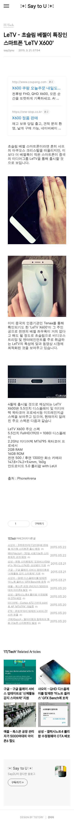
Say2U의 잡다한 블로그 (21, 774)
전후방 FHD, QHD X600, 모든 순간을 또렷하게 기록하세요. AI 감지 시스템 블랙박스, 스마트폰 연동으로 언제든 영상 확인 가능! (36, 96)
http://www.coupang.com (29, 82)
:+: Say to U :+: (37, 6)
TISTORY (38, 817)
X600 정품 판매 (25, 118)
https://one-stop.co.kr (27, 111)
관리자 (51, 817)
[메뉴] (6, 6)
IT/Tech (12, 538)
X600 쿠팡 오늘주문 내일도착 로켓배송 (36, 88)
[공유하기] (20, 524)
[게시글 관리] (25, 524)
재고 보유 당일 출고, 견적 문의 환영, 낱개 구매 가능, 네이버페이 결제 (37, 125)
